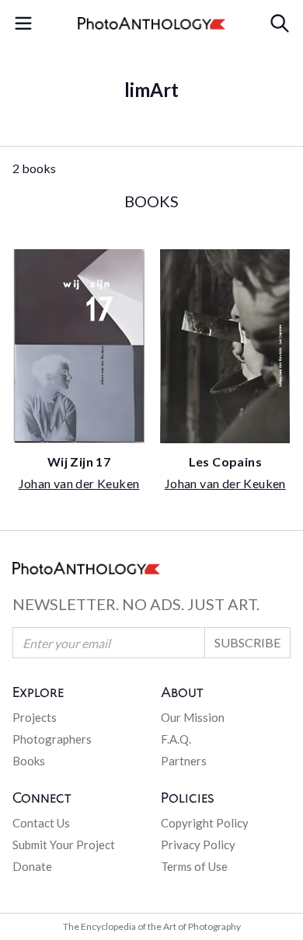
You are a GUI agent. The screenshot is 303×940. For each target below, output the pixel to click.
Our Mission (193, 717)
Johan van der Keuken (79, 483)
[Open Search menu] (280, 23)
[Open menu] (23, 23)
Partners (184, 761)
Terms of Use (194, 866)
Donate (32, 866)
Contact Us (41, 823)
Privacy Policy (198, 845)
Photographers (52, 739)
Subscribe (247, 642)
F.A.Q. (176, 739)
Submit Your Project (63, 845)
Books (28, 761)
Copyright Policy (205, 823)
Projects (34, 717)
